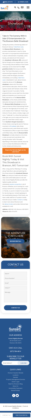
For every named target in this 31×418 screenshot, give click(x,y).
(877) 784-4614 (15, 351)
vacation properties (15, 184)
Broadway (13, 126)
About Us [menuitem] (15, 386)
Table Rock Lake (18, 47)
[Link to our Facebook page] (13, 395)
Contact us (20, 200)
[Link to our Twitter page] (17, 395)
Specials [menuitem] (15, 377)
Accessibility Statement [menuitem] (15, 388)
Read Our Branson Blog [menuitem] (15, 384)
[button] (23, 7)
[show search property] (15, 7)
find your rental (22, 415)
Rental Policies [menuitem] (15, 390)
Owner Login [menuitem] (15, 382)
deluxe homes (9, 204)
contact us (6, 415)
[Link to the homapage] (15, 328)
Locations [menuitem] (15, 375)
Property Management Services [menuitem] (15, 379)
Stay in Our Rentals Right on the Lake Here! (15, 151)
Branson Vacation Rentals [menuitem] (15, 373)
